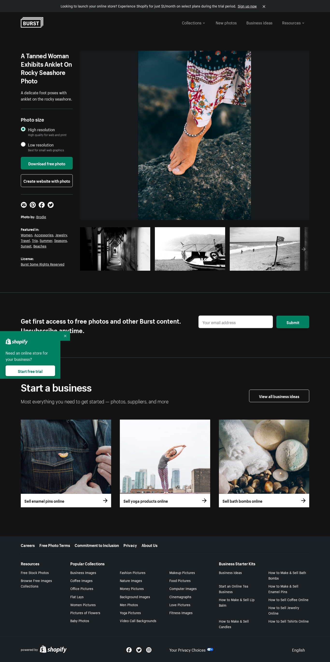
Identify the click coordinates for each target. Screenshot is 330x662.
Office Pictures (81, 588)
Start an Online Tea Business (233, 588)
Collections (191, 22)
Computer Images (183, 588)
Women (26, 234)
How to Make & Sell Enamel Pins (283, 588)
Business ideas (259, 22)
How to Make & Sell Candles (234, 623)
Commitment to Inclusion (97, 545)
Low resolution (41, 144)
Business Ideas (230, 572)
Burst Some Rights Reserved (42, 264)
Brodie (41, 216)
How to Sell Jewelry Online (283, 610)
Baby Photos (79, 620)
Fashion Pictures (132, 572)
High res (117, 266)
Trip (35, 240)
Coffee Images (81, 580)
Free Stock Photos (35, 572)
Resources (291, 22)
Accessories (43, 234)
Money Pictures (132, 588)
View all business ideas (279, 396)
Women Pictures (83, 604)
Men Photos (129, 604)
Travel (25, 240)
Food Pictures (180, 580)
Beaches (39, 245)
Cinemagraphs (180, 596)
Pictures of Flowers (85, 612)
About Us (150, 545)
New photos (226, 22)
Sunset (26, 245)
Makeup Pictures (182, 572)
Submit (293, 322)
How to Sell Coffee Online (288, 599)
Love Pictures (179, 604)
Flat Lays (77, 596)
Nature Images (131, 580)
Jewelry (61, 234)
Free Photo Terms (54, 545)
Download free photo (46, 163)
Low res (135, 266)
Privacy (130, 545)
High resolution (41, 129)
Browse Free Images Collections (36, 583)
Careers (28, 545)
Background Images (135, 596)
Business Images (83, 572)
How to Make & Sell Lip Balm (236, 602)
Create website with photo (46, 180)
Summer (46, 240)
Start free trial (30, 371)
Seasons (60, 240)
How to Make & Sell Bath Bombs (287, 575)
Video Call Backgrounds (138, 620)
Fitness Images (181, 612)
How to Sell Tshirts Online (288, 621)
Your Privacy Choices (187, 649)
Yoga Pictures (130, 612)
